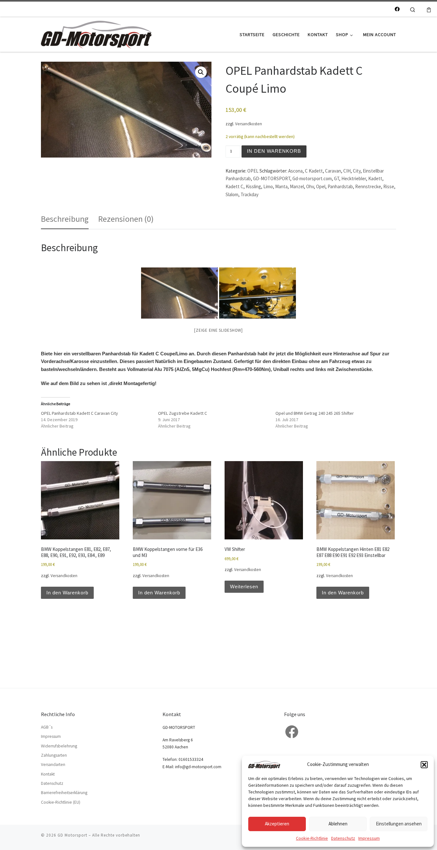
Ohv (310, 186)
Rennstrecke (368, 186)
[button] (424, 764)
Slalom (232, 194)
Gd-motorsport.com (312, 178)
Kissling (253, 186)
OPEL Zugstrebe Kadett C (182, 413)
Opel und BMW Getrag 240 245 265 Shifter (314, 413)
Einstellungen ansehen (399, 824)
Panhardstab (340, 186)
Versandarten (53, 764)
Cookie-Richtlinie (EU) (60, 802)
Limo (268, 186)
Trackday (249, 194)
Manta (281, 186)
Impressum (369, 838)
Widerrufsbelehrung (59, 746)
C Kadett (314, 171)
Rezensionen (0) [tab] (126, 218)
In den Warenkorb (274, 151)
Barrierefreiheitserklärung (64, 792)
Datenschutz (343, 838)
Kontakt (48, 774)
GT (336, 178)
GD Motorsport (72, 835)
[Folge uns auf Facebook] (397, 9)
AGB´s (46, 727)
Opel (320, 186)
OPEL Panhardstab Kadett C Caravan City (79, 413)
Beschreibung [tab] (65, 218)
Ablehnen (338, 824)
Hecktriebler (353, 178)
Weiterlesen (244, 586)
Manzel (297, 186)
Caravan (333, 171)
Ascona (295, 171)
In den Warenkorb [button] (67, 592)
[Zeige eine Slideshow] (218, 330)
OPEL (252, 171)
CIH (347, 171)
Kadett (375, 178)
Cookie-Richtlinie (312, 838)
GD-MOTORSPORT (271, 178)
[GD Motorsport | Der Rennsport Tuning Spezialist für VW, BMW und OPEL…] (96, 33)
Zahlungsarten (54, 755)
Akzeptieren (277, 824)
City (357, 171)
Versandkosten (248, 124)
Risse (388, 186)
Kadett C (234, 186)
